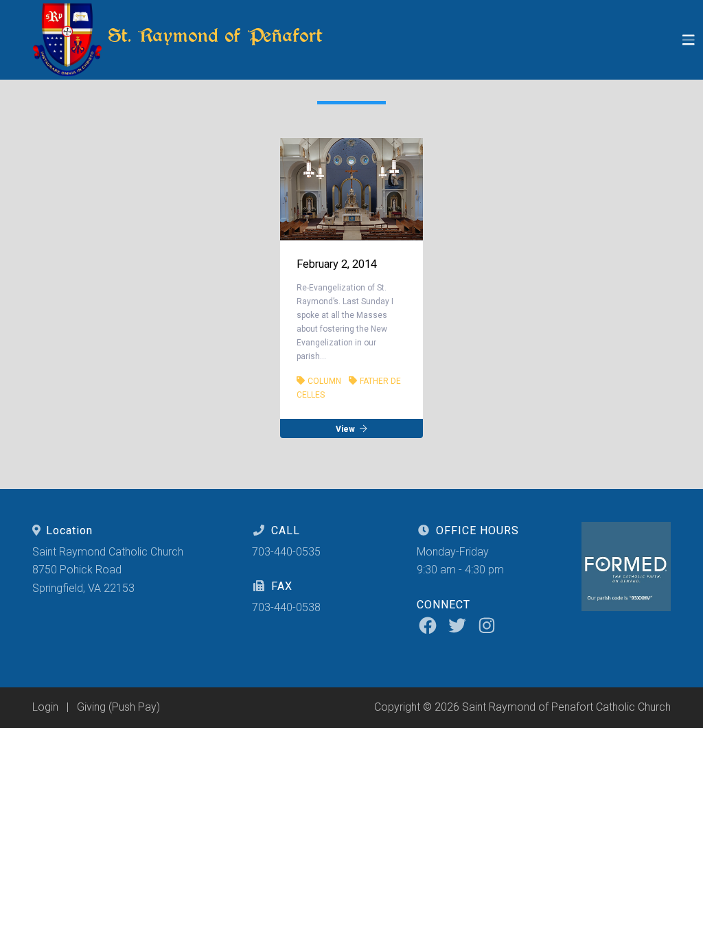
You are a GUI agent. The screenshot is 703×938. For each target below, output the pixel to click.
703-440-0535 (286, 551)
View (346, 428)
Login (45, 706)
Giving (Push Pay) (118, 706)
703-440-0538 (286, 607)
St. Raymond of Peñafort (212, 35)
